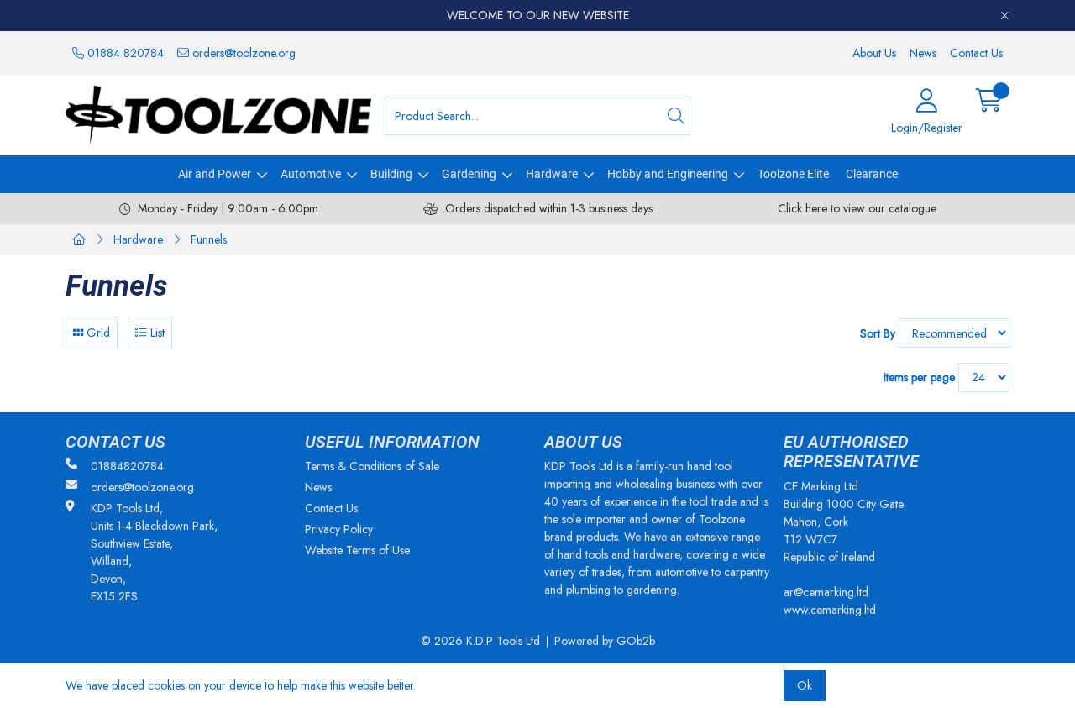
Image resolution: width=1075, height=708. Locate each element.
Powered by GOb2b (604, 640)
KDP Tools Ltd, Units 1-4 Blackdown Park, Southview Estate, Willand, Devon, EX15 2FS (154, 552)
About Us (874, 53)
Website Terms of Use (357, 550)
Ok (804, 685)
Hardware (552, 174)
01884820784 (127, 466)
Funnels (209, 239)
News (923, 53)
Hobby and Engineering (667, 174)
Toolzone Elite (793, 174)
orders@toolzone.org (242, 53)
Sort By (877, 333)
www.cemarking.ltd (830, 609)
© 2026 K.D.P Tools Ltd (480, 640)
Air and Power (214, 174)
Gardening (469, 174)
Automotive (311, 174)
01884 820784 (124, 53)
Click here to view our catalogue (857, 208)
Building (391, 174)
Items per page (919, 377)
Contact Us (976, 53)
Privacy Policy (339, 529)
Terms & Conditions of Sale (372, 466)
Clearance (872, 174)
